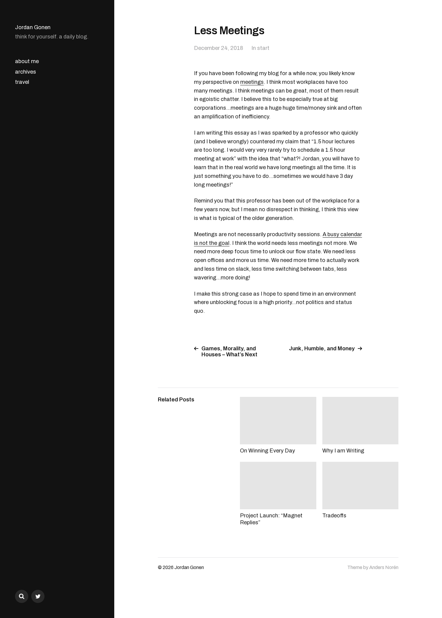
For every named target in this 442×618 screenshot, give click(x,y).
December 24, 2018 (218, 48)
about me (27, 61)
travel (22, 82)
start (263, 48)
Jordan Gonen (33, 27)
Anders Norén (383, 567)
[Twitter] (38, 596)
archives (25, 72)
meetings (252, 82)
